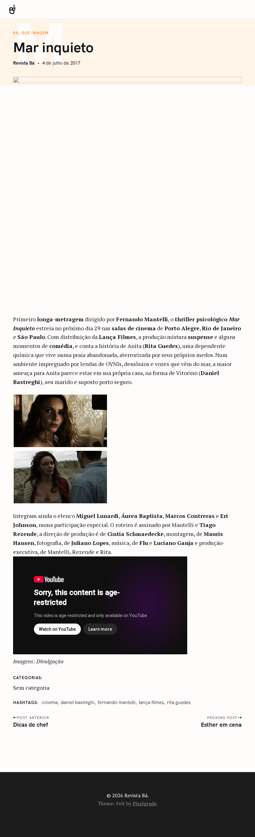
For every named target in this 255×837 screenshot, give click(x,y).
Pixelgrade (144, 803)
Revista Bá (24, 63)
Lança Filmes (151, 702)
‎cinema (50, 702)
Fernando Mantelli (117, 702)
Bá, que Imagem (31, 33)
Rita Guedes (179, 702)
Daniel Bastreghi (78, 702)
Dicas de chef (30, 724)
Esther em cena (221, 724)
